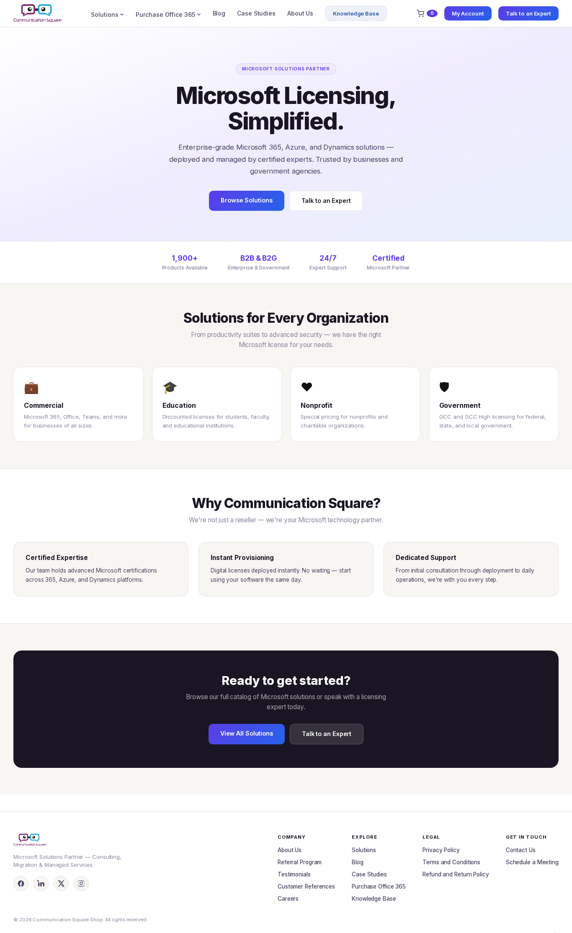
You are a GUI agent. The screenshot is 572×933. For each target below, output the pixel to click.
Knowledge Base (356, 13)
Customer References (306, 886)
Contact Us (521, 850)
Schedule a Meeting (532, 862)
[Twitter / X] (61, 883)
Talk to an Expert (528, 13)
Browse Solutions (246, 200)
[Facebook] (20, 883)
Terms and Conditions (451, 862)
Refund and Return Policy (456, 874)
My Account (468, 13)
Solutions (104, 14)
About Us (300, 13)
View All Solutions (246, 733)
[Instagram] (81, 883)
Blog (219, 13)
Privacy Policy (441, 850)
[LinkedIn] (41, 883)
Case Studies (256, 13)
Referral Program (300, 862)
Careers (288, 898)
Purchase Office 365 (165, 14)
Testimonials (294, 874)
